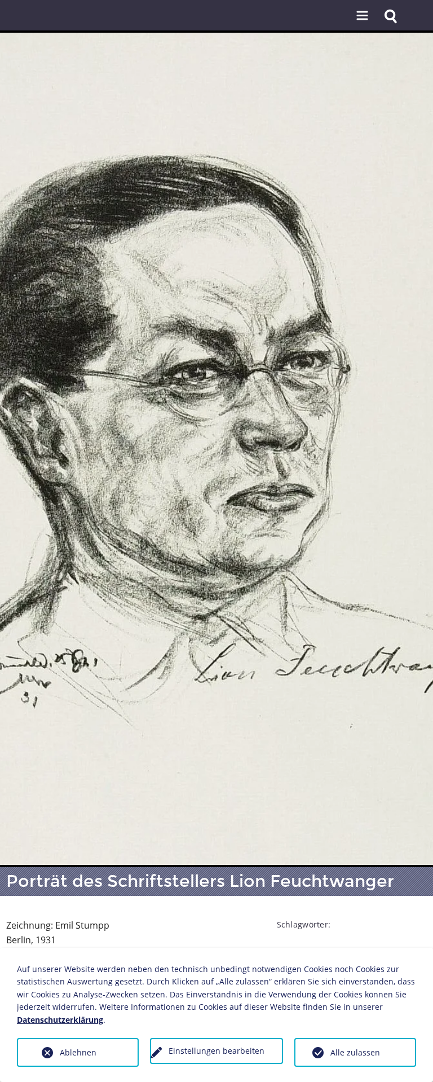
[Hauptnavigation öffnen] (361, 16)
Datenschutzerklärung (60, 1019)
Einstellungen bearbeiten (216, 1050)
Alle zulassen (355, 1052)
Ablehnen (78, 1052)
